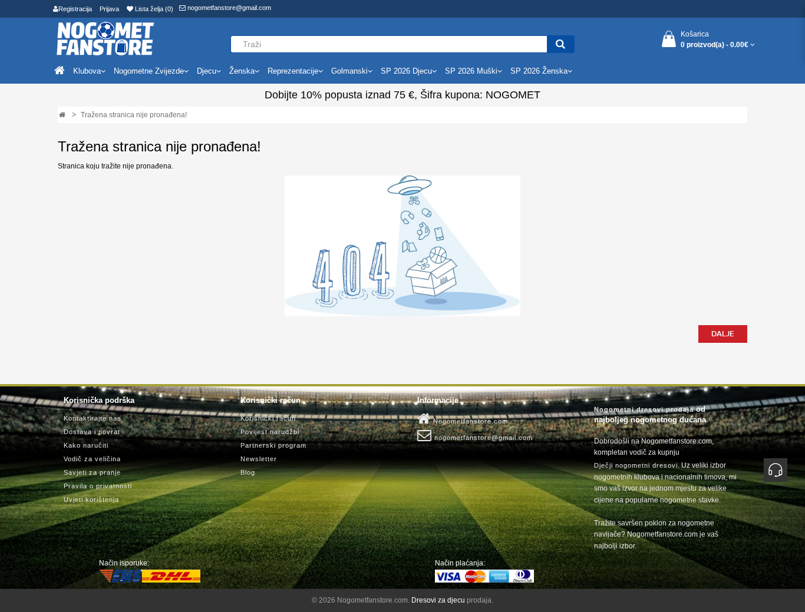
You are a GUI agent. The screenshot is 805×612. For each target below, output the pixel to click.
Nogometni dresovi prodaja (644, 409)
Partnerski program (273, 445)
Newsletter (258, 458)
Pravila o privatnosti (98, 485)
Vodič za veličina (92, 458)
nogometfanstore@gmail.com (228, 7)
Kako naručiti (86, 445)
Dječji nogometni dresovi (636, 465)
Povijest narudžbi (269, 431)
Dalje (722, 334)
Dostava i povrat (92, 431)
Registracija (75, 8)
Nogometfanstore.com (469, 421)
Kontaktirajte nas (92, 418)
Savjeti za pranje (92, 472)
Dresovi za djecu (438, 600)
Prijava (109, 8)
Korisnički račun (268, 418)
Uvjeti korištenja (91, 499)
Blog (247, 472)
